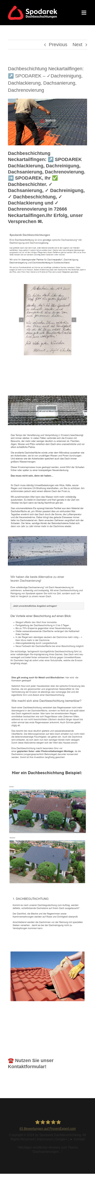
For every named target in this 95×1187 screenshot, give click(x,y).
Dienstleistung (38, 387)
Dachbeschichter (41, 379)
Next (77, 44)
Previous (58, 44)
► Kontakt (77, 1139)
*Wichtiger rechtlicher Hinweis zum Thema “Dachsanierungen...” (47, 1150)
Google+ (61, 1139)
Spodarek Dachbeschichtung (60, 1135)
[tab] (40, 380)
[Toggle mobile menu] (84, 12)
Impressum (45, 1139)
